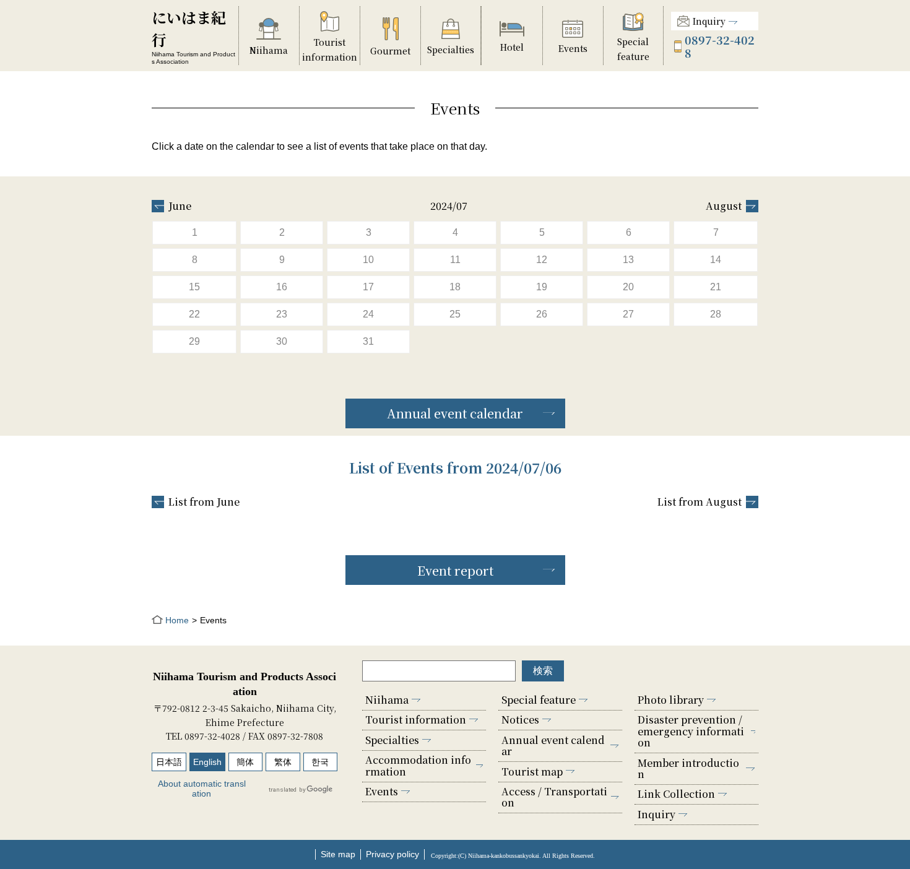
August (724, 206)
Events (381, 791)
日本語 (169, 762)
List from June (204, 502)
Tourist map (532, 771)
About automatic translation (202, 788)
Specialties (392, 740)
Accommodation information (418, 765)
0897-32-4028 (720, 46)
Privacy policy (392, 854)
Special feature (538, 700)
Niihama (387, 700)
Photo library (671, 700)
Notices (520, 719)
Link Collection (676, 794)
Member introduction (688, 768)
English (207, 762)
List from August (699, 502)
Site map (338, 854)
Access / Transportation (554, 797)
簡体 (245, 762)
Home (177, 620)
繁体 (283, 762)
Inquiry (709, 21)
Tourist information (415, 719)
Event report (455, 570)
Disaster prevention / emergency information (691, 731)
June (179, 206)
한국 (320, 762)
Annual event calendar (455, 413)
